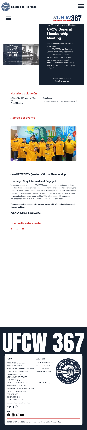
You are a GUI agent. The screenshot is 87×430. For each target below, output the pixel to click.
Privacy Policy (56, 422)
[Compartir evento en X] (17, 228)
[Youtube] (22, 415)
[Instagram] (13, 415)
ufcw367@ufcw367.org (44, 362)
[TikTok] (17, 415)
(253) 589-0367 (45, 365)
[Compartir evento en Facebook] (12, 228)
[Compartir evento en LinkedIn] (23, 228)
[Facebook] (9, 415)
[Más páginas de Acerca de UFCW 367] (26, 362)
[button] (12, 406)
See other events (61, 81)
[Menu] (8, 18)
